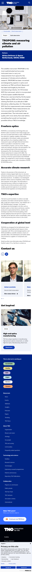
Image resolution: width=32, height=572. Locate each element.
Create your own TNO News (16, 519)
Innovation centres (10, 498)
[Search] (29, 2)
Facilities (7, 459)
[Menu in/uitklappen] (2, 3)
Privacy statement (9, 541)
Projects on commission (11, 485)
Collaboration (7, 481)
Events (7, 400)
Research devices (10, 462)
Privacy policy (12, 563)
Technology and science (10, 455)
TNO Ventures (8, 495)
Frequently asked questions (12, 450)
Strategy (7, 436)
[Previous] (2, 254)
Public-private (8, 488)
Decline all (24, 567)
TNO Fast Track (9, 492)
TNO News (8, 421)
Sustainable (9, 363)
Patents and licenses (10, 473)
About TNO (6, 426)
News (6, 397)
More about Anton (10, 293)
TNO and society (9, 443)
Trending (7, 417)
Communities (8, 447)
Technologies (8, 466)
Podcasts (7, 410)
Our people (8, 440)
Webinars (7, 403)
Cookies (6, 537)
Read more (10, 348)
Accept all (8, 567)
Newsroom (6, 393)
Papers (7, 414)
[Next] (6, 254)
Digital (7, 377)
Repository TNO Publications (12, 476)
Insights (7, 407)
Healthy (7, 368)
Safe (6, 372)
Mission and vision (10, 433)
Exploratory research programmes (14, 469)
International (8, 502)
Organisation (8, 429)
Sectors (7, 382)
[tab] (1, 298)
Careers (7, 386)
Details (2, 563)
